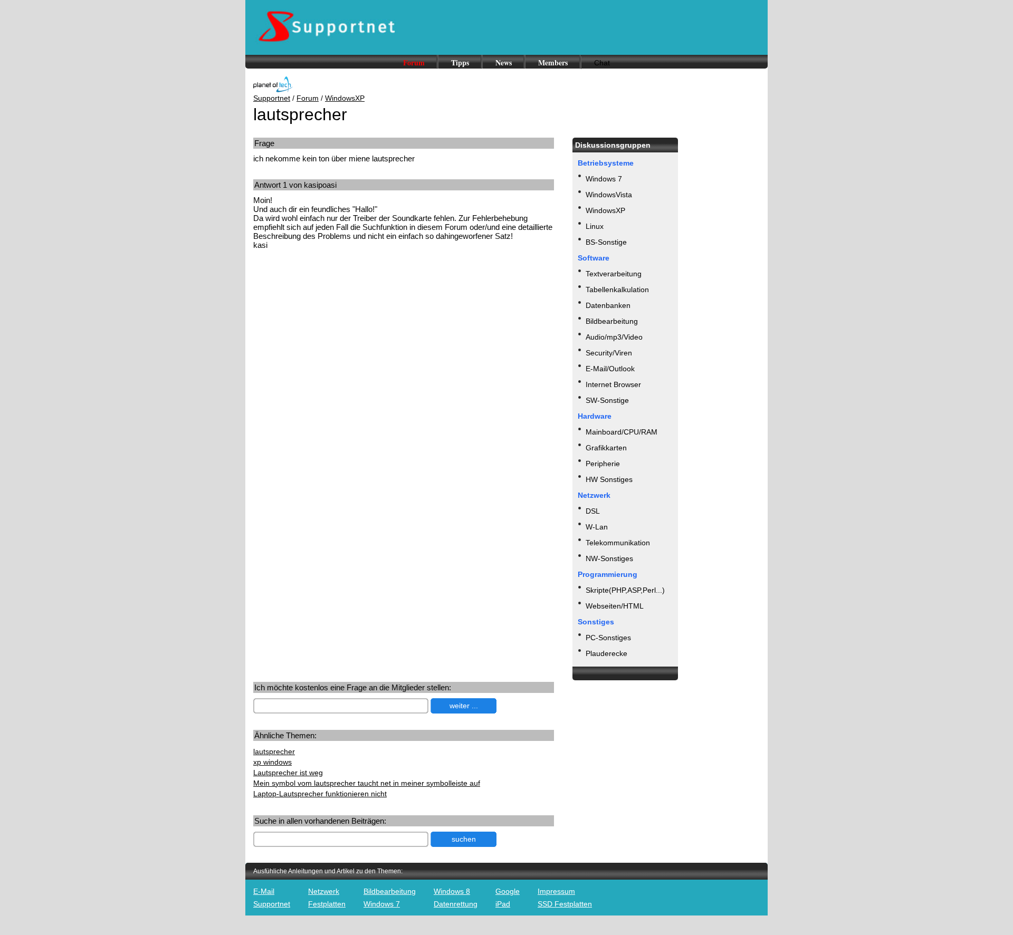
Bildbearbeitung (612, 321)
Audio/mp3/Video (614, 337)
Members (553, 62)
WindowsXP (345, 98)
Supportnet (271, 98)
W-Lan (597, 527)
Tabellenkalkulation (617, 289)
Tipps (460, 62)
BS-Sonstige (606, 242)
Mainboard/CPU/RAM (621, 432)
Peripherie (603, 463)
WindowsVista (609, 194)
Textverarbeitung (614, 273)
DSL (593, 511)
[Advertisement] (342, 340)
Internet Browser (613, 384)
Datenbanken (608, 305)
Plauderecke (606, 653)
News (503, 62)
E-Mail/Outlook (610, 368)
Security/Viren (609, 353)
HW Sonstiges (609, 479)
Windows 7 (604, 179)
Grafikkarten (606, 448)
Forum (414, 62)
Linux (595, 226)
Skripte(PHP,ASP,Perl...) (625, 590)
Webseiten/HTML (615, 606)
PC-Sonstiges (608, 637)
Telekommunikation (618, 542)
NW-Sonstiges (609, 558)
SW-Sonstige (607, 400)
